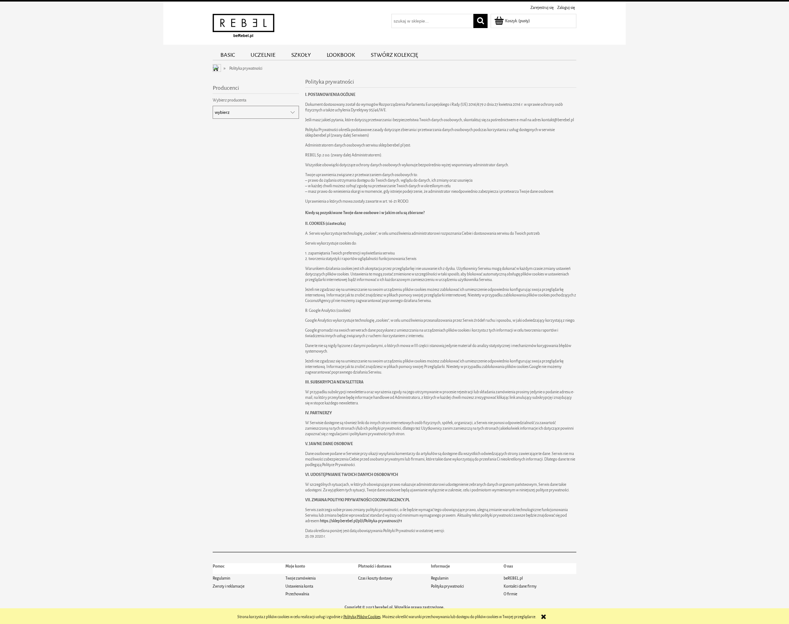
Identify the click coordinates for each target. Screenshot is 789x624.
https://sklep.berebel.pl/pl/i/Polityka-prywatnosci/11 (361, 520)
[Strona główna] (243, 27)
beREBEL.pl (513, 578)
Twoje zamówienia (300, 578)
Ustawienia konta (299, 586)
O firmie (510, 594)
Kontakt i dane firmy (520, 586)
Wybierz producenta (229, 100)
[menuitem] (228, 54)
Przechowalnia (297, 594)
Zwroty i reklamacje (228, 586)
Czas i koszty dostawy (375, 578)
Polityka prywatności (447, 586)
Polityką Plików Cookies (362, 616)
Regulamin (221, 578)
